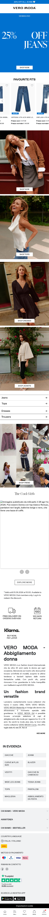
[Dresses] (24, 310)
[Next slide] (46, 101)
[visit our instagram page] (7, 870)
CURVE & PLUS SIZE (12, 763)
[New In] (24, 162)
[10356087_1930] (24, 278)
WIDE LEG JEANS (12, 782)
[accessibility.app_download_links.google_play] (7, 900)
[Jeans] (24, 42)
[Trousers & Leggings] (24, 418)
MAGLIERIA (10, 796)
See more (41, 733)
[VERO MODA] (24, 8)
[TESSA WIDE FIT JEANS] (24, 456)
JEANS (31, 755)
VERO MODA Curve (27, 725)
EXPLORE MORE (24, 582)
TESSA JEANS (34, 782)
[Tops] (24, 243)
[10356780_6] (24, 211)
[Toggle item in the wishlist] (21, 85)
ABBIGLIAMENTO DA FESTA (36, 797)
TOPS (7, 789)
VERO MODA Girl (26, 713)
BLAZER (31, 762)
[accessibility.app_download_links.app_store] (19, 900)
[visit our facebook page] (2, 870)
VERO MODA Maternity (14, 707)
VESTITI (8, 772)
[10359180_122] (24, 343)
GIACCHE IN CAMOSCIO (33, 773)
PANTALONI (33, 789)
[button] (12, 99)
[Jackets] (24, 375)
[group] (12, 104)
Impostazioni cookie (24, 906)
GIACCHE (9, 755)
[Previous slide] (2, 101)
